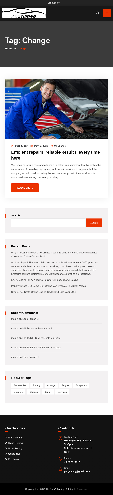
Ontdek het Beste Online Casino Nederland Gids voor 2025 (43, 291)
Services (62, 392)
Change (51, 385)
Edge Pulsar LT (30, 318)
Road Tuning (15, 448)
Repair (48, 392)
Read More (23, 187)
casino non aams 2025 (75, 262)
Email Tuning (15, 437)
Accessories (20, 385)
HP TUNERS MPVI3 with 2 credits (41, 337)
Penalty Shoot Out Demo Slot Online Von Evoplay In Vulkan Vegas (48, 285)
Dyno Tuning (15, 443)
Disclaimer (14, 459)
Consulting (14, 453)
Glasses (33, 392)
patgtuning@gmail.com (77, 471)
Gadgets (18, 392)
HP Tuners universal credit (37, 328)
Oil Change (60, 146)
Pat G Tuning (57, 489)
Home (8, 48)
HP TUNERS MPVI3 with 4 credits (41, 347)
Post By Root (21, 146)
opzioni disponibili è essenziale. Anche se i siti (36, 262)
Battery (36, 385)
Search (15, 215)
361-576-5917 (72, 461)
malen (14, 318)
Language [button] (53, 3)
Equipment (81, 385)
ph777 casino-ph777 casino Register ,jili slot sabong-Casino (44, 279)
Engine (65, 385)
